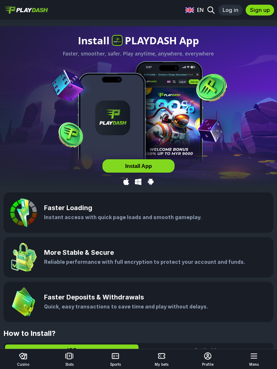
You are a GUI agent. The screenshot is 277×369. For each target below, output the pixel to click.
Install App (138, 166)
